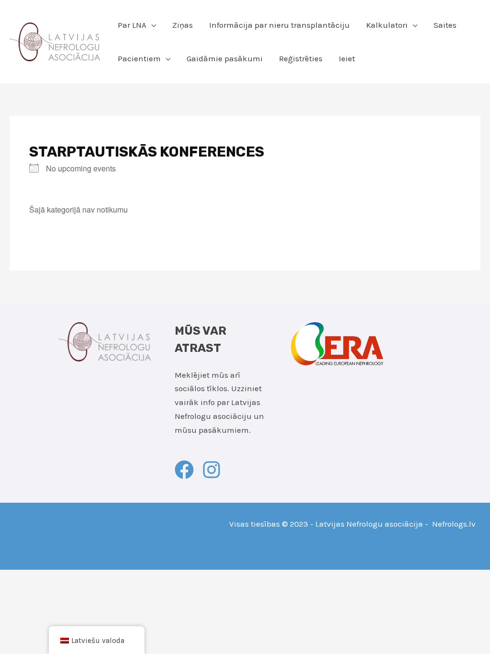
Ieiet (347, 58)
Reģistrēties (301, 58)
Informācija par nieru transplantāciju (279, 25)
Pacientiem (139, 58)
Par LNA (132, 25)
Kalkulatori (387, 25)
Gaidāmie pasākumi (225, 58)
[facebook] (187, 469)
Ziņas (182, 25)
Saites (445, 25)
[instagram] (214, 469)
